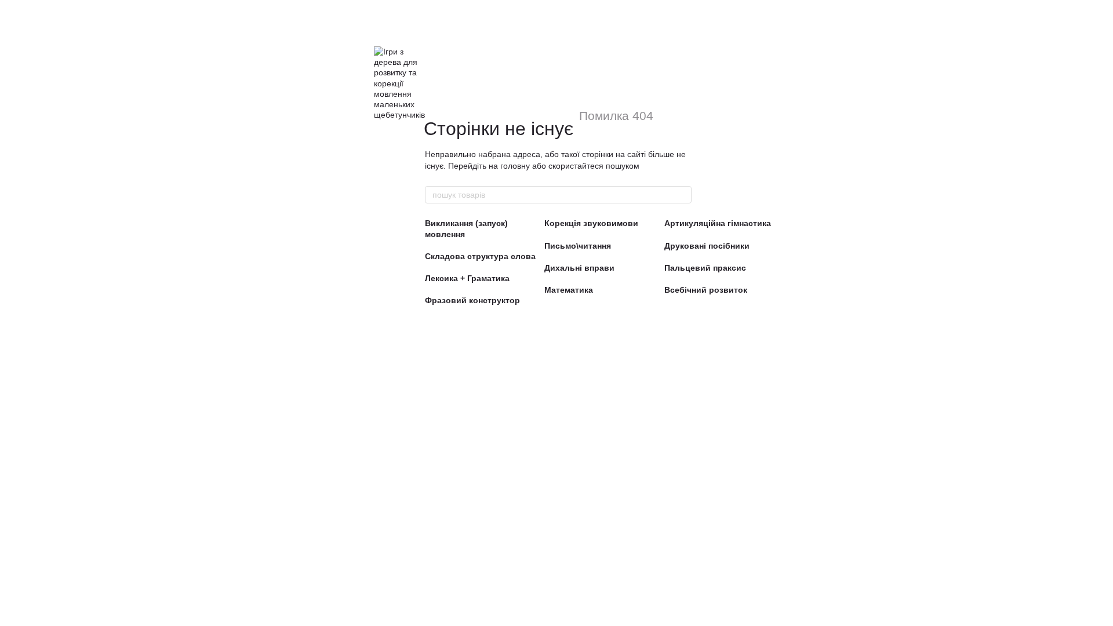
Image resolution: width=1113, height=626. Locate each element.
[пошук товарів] (682, 194)
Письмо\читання (577, 245)
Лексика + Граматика (467, 278)
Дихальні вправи (579, 267)
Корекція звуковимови (591, 223)
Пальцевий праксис (705, 267)
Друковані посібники (707, 245)
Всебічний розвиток (705, 289)
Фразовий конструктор (472, 300)
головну (515, 165)
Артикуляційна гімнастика (717, 223)
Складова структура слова (480, 256)
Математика (568, 289)
